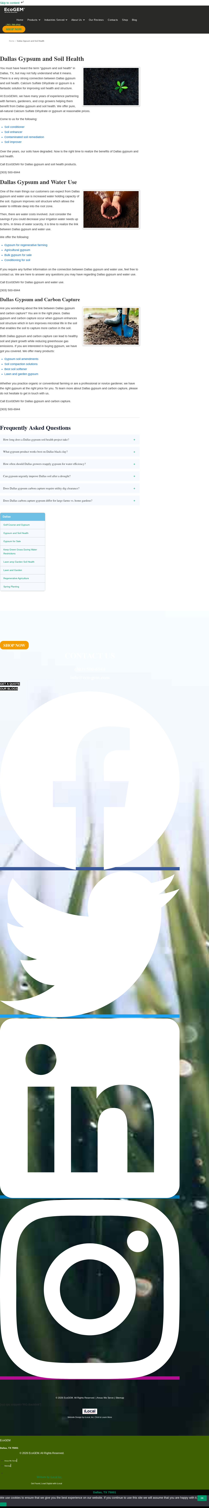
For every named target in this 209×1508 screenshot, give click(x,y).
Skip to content (10, 3)
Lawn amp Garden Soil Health (18, 561)
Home (11, 41)
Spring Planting (11, 586)
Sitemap (120, 1397)
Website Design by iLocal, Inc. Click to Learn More (90, 1417)
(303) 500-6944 (89, 668)
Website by (49, 1477)
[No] (3, 1504)
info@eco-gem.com (90, 677)
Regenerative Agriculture (16, 578)
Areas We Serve (105, 1397)
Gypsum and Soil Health (15, 533)
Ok (202, 1498)
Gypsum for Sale (12, 541)
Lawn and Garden (12, 570)
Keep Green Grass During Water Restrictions (20, 551)
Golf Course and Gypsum (16, 524)
